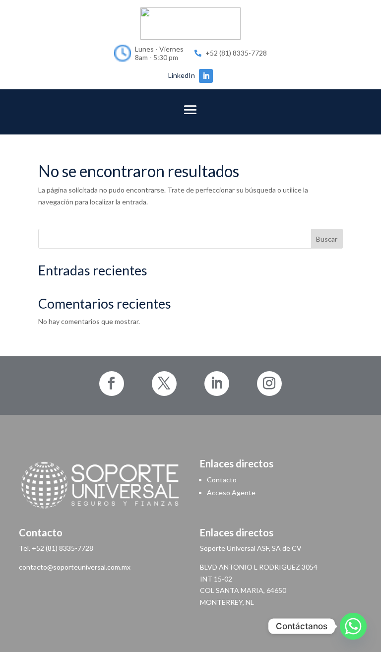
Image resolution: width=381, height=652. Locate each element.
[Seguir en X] (164, 383)
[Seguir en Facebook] (111, 383)
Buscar (326, 239)
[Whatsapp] (353, 626)
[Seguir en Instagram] (269, 383)
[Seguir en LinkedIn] (206, 76)
